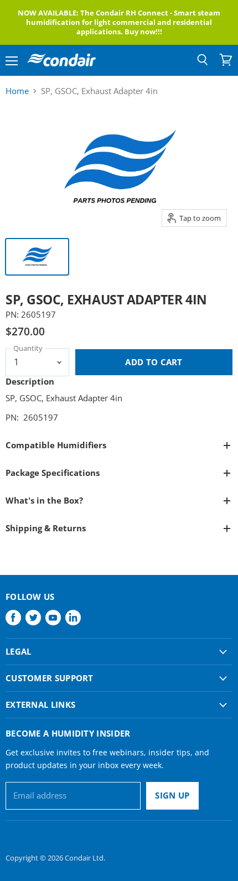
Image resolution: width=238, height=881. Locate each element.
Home (17, 91)
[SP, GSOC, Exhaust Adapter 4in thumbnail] (37, 256)
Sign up (172, 795)
